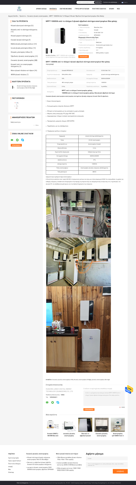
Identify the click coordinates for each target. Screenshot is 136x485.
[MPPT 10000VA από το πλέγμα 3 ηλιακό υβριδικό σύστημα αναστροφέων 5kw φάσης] (60, 36)
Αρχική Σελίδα (41, 9)
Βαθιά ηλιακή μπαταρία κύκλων (22, 44)
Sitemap (11, 472)
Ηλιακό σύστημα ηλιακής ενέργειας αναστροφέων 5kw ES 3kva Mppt (38, 458)
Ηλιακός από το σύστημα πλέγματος (24, 30)
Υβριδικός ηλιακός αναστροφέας (23, 56)
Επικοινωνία (84, 56)
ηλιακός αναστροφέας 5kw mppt (101, 379)
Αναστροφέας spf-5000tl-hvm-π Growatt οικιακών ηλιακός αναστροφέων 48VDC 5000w (118, 435)
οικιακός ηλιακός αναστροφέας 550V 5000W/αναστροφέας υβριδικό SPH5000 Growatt (69, 435)
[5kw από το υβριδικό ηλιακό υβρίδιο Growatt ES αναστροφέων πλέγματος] (85, 425)
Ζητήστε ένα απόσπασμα (110, 2)
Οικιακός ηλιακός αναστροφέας (37, 16)
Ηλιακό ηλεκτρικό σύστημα (20, 26)
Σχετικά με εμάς (66, 9)
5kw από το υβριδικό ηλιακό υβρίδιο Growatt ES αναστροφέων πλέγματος (85, 435)
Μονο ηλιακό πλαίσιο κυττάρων (22, 70)
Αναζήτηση (98, 2)
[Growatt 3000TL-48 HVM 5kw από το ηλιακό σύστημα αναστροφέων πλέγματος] (53, 425)
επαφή (111, 9)
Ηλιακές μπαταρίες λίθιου (20, 52)
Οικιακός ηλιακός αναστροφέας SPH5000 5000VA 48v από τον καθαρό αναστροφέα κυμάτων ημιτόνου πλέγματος (102, 435)
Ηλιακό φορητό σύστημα (19, 36)
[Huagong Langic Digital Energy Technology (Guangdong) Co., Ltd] (19, 9)
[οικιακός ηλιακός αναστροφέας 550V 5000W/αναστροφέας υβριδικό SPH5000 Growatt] (69, 425)
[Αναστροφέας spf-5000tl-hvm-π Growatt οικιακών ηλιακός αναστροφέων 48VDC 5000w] (118, 425)
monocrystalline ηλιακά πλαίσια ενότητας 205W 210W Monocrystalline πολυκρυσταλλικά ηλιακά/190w (69, 464)
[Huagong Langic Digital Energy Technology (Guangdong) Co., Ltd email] (13, 140)
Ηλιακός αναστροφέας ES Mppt (82, 379)
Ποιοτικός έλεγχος (99, 9)
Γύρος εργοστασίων (82, 9)
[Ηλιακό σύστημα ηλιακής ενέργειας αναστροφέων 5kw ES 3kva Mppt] (12, 86)
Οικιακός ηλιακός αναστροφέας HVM (62, 379)
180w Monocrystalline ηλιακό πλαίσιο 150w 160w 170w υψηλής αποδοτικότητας (69, 459)
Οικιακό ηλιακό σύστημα (19, 40)
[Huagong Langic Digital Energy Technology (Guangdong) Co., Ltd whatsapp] (18, 140)
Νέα (118, 9)
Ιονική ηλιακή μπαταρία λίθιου (22, 48)
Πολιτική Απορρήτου (22, 483)
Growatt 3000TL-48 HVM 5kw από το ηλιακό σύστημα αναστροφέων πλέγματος (53, 435)
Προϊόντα (53, 9)
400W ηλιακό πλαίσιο (18, 75)
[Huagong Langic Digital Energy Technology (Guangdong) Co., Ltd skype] (23, 140)
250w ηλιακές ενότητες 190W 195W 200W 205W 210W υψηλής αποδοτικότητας (68, 469)
